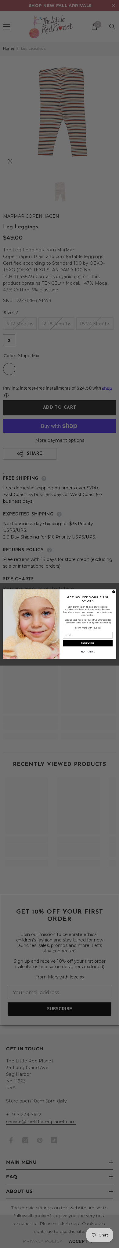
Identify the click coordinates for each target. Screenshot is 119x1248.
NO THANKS (88, 652)
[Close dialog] (113, 591)
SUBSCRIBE (87, 643)
